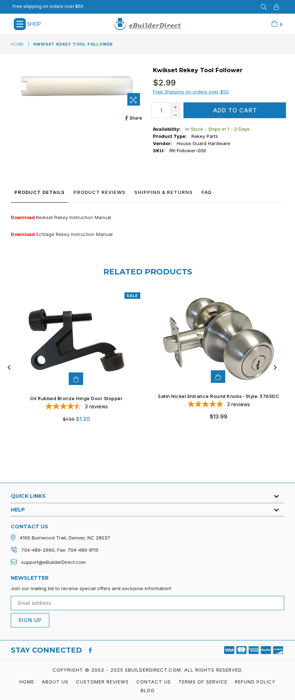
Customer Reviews (102, 682)
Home (17, 44)
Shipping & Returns (163, 192)
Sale (132, 295)
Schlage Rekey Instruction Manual (74, 234)
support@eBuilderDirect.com (53, 562)
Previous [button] (9, 367)
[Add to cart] (76, 378)
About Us (55, 682)
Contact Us (153, 682)
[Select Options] (218, 376)
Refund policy (255, 682)
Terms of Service (202, 682)
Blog (148, 690)
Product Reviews (99, 192)
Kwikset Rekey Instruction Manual (73, 217)
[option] (71, 361)
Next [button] (275, 367)
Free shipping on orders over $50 (48, 6)
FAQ (206, 192)
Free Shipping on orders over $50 (191, 91)
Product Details (39, 192)
